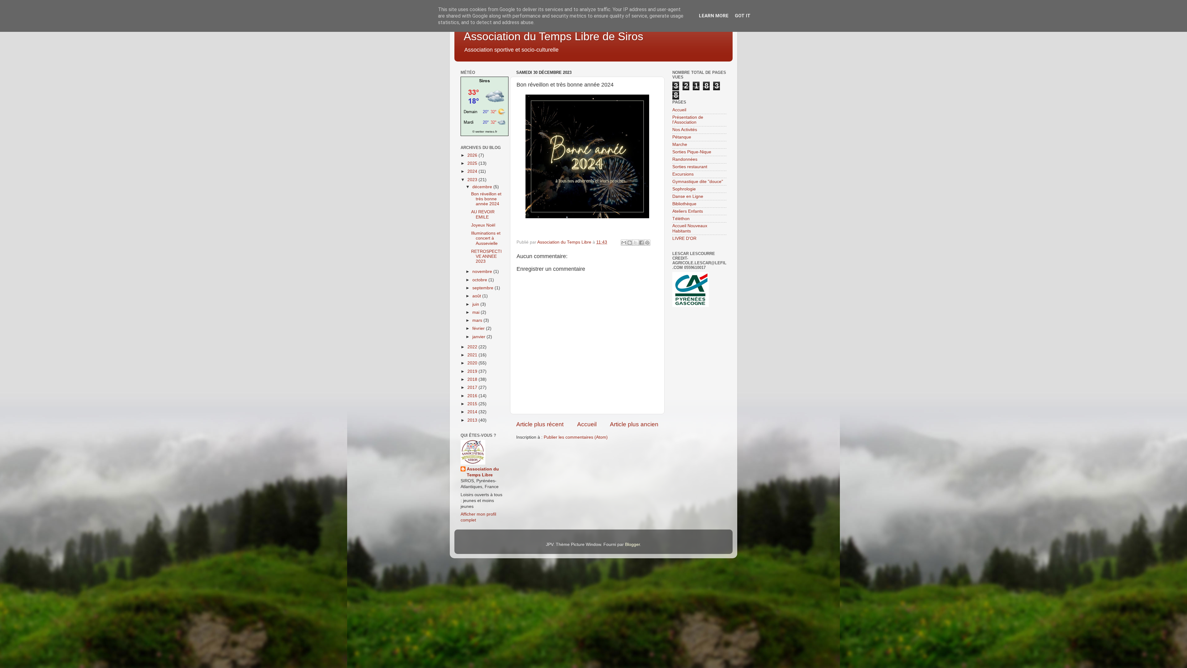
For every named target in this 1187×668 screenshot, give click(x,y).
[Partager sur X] (635, 243)
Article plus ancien (634, 424)
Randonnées (684, 159)
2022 (473, 347)
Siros (484, 80)
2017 (473, 387)
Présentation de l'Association (687, 120)
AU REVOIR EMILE (483, 214)
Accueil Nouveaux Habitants (689, 228)
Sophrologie (684, 189)
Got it (743, 16)
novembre (482, 271)
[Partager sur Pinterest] (647, 243)
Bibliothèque (684, 204)
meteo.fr (491, 131)
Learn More (714, 16)
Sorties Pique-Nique (691, 152)
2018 (473, 379)
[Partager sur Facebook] (641, 243)
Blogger (632, 544)
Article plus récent (540, 424)
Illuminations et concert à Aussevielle (485, 238)
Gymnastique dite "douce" (697, 181)
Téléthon (681, 218)
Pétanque (681, 137)
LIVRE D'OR (684, 238)
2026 (473, 155)
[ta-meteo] (484, 125)
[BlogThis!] (630, 243)
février (479, 328)
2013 (473, 420)
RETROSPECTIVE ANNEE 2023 (486, 256)
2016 (473, 396)
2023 (473, 179)
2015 (473, 404)
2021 (473, 355)
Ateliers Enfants (687, 211)
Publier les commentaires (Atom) (576, 437)
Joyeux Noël (483, 225)
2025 (473, 163)
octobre (480, 280)
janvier (479, 336)
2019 (473, 371)
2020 (473, 363)
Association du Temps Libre (483, 472)
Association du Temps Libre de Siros (553, 36)
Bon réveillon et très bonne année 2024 (486, 199)
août (477, 296)
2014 (473, 412)
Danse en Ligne (687, 196)
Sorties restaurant (689, 166)
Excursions (683, 174)
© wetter (478, 131)
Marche (679, 144)
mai (476, 312)
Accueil (587, 424)
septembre (483, 288)
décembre (482, 187)
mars (477, 320)
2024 (473, 171)
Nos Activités (684, 129)
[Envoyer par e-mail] (624, 243)
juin (476, 304)
